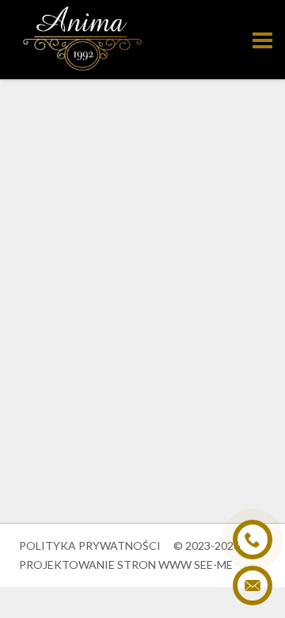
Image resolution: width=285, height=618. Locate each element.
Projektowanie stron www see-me (126, 564)
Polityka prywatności (90, 545)
